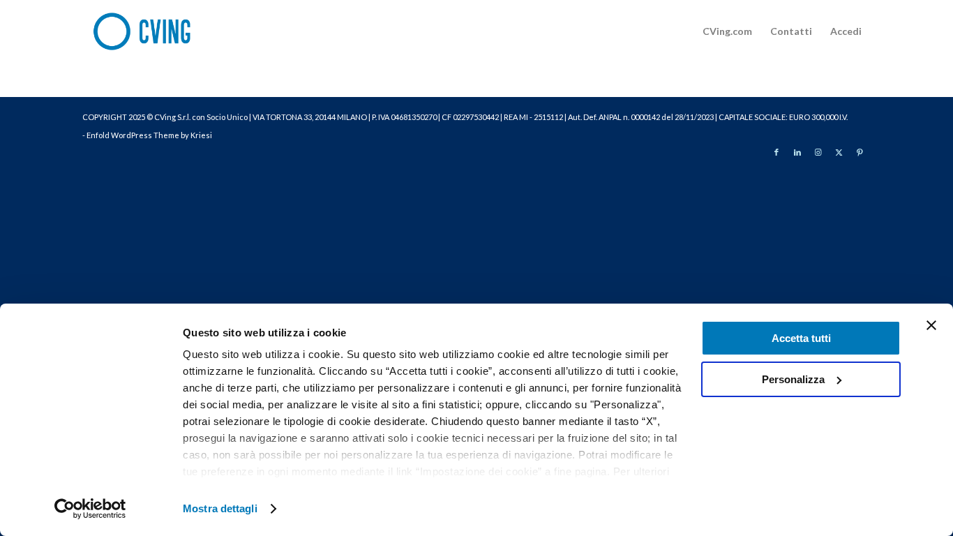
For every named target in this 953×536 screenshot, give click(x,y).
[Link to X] (839, 152)
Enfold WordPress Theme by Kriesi (149, 135)
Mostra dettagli (220, 508)
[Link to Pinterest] (860, 152)
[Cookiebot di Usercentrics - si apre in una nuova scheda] (90, 508)
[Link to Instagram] (818, 152)
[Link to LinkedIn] (797, 152)
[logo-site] (150, 31)
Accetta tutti (801, 338)
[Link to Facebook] (776, 152)
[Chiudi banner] (931, 325)
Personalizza (793, 379)
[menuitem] (727, 31)
